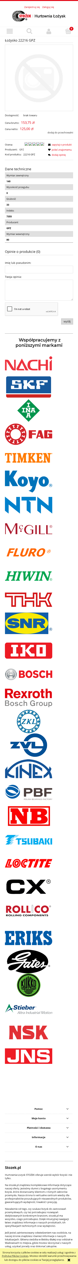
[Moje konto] (48, 31)
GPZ (21, 149)
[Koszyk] (68, 31)
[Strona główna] (39, 15)
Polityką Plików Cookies (15, 1256)
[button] (10, 31)
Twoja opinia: (13, 277)
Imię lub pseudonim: (18, 263)
